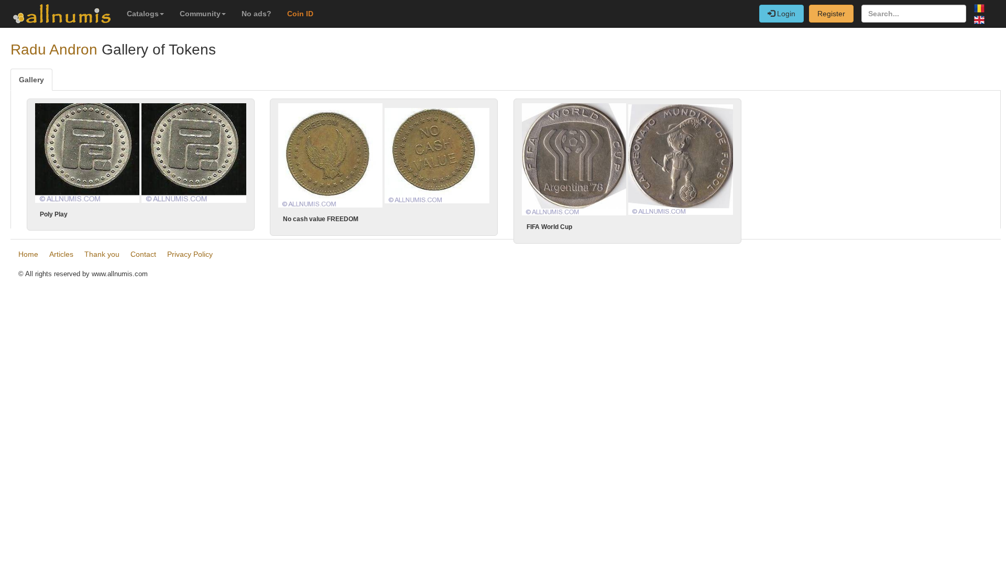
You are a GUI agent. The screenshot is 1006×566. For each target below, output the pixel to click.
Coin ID (300, 13)
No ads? (256, 13)
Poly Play (54, 214)
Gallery (31, 79)
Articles (61, 254)
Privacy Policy (190, 254)
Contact (143, 254)
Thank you (101, 254)
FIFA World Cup (549, 227)
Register (831, 13)
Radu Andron (53, 49)
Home (28, 254)
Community (200, 13)
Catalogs (143, 13)
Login (785, 13)
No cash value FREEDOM (320, 219)
